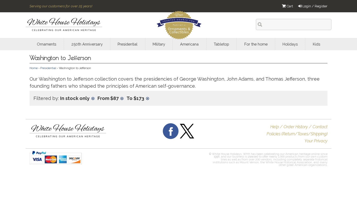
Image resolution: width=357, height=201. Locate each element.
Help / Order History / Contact (298, 126)
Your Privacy (315, 140)
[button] (170, 160)
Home (34, 68)
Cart (289, 6)
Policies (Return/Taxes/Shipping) (297, 133)
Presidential (48, 68)
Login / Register (314, 6)
